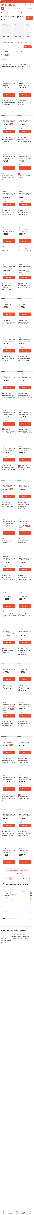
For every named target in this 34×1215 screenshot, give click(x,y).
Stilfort (20, 519)
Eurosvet (4, 300)
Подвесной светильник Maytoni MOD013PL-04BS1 (9, 851)
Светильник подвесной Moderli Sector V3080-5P (9, 741)
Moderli (4, 702)
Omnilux (4, 191)
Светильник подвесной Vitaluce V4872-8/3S (25, 741)
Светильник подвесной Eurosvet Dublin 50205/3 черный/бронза (9, 303)
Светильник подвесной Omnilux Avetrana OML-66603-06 (9, 815)
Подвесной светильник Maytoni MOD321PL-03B (9, 376)
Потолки (31, 42)
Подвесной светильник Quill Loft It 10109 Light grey (9, 230)
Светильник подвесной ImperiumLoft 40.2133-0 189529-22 (25, 705)
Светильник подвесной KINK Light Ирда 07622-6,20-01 (25, 376)
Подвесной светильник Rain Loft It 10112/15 (9, 267)
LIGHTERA (21, 446)
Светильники (16, 12)
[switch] (7, 55)
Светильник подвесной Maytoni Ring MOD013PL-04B (25, 303)
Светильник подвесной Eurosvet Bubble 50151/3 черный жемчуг (25, 668)
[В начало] (4, 878)
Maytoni (20, 300)
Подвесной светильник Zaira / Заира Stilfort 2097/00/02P (25, 522)
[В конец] (29, 878)
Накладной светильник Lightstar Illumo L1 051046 (25, 851)
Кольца (4, 46)
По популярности (17, 51)
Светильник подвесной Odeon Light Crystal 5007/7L (9, 559)
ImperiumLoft (21, 702)
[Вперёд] (26, 878)
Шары (27, 46)
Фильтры (7, 51)
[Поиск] (31, 8)
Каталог (9, 12)
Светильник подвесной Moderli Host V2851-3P (9, 705)
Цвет (12, 42)
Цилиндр (12, 46)
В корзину (9, 95)
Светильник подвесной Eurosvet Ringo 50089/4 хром (9, 522)
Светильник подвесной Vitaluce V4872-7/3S (9, 157)
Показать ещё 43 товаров (16, 870)
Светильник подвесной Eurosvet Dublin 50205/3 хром (25, 595)
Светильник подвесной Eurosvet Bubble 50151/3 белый (9, 778)
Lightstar (20, 191)
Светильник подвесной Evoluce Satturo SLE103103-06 (9, 486)
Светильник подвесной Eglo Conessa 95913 (25, 230)
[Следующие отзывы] (29, 918)
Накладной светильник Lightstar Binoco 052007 (9, 340)
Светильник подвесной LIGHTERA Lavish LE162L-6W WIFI (25, 449)
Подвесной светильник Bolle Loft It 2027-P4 (25, 120)
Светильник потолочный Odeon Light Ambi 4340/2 (24, 486)
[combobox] (19, 8)
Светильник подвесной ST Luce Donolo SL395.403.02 (25, 267)
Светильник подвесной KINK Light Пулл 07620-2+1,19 (9, 120)
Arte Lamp (5, 592)
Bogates (20, 81)
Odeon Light (21, 483)
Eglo (3, 81)
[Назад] (7, 878)
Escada (20, 337)
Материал (24, 42)
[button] (6, 59)
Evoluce (4, 483)
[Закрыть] (32, 1)
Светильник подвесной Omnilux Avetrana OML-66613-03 (9, 194)
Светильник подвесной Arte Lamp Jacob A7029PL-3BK (25, 632)
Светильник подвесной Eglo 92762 (9, 84)
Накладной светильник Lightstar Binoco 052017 (9, 449)
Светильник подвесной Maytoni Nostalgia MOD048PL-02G (9, 413)
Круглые (20, 46)
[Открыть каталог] (2, 8)
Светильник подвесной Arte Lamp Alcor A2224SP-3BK (9, 595)
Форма (17, 42)
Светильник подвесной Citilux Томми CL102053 (25, 814)
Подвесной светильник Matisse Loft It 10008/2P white (25, 157)
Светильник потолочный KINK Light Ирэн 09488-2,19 (9, 632)
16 (23, 878)
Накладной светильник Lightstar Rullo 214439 (25, 193)
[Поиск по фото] (29, 8)
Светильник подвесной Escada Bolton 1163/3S (25, 340)
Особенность (5, 42)
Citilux (4, 665)
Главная (3, 12)
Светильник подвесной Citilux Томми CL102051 (9, 668)
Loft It (20, 118)
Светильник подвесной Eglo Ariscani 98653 (25, 559)
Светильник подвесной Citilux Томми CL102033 (25, 778)
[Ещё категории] (31, 31)
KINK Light (5, 118)
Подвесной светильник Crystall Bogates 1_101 (25, 84)
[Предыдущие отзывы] (26, 918)
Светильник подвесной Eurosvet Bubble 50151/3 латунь (25, 413)
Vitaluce (4, 154)
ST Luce (20, 264)
